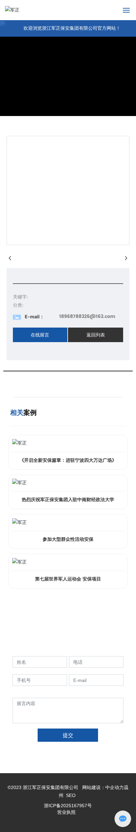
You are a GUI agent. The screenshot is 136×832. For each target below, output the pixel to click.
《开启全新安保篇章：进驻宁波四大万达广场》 (68, 460)
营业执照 (66, 812)
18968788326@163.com (87, 316)
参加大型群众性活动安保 (68, 539)
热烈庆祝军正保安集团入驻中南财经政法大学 (68, 499)
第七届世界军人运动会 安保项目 (68, 578)
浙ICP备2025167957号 (68, 805)
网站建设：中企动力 (102, 787)
